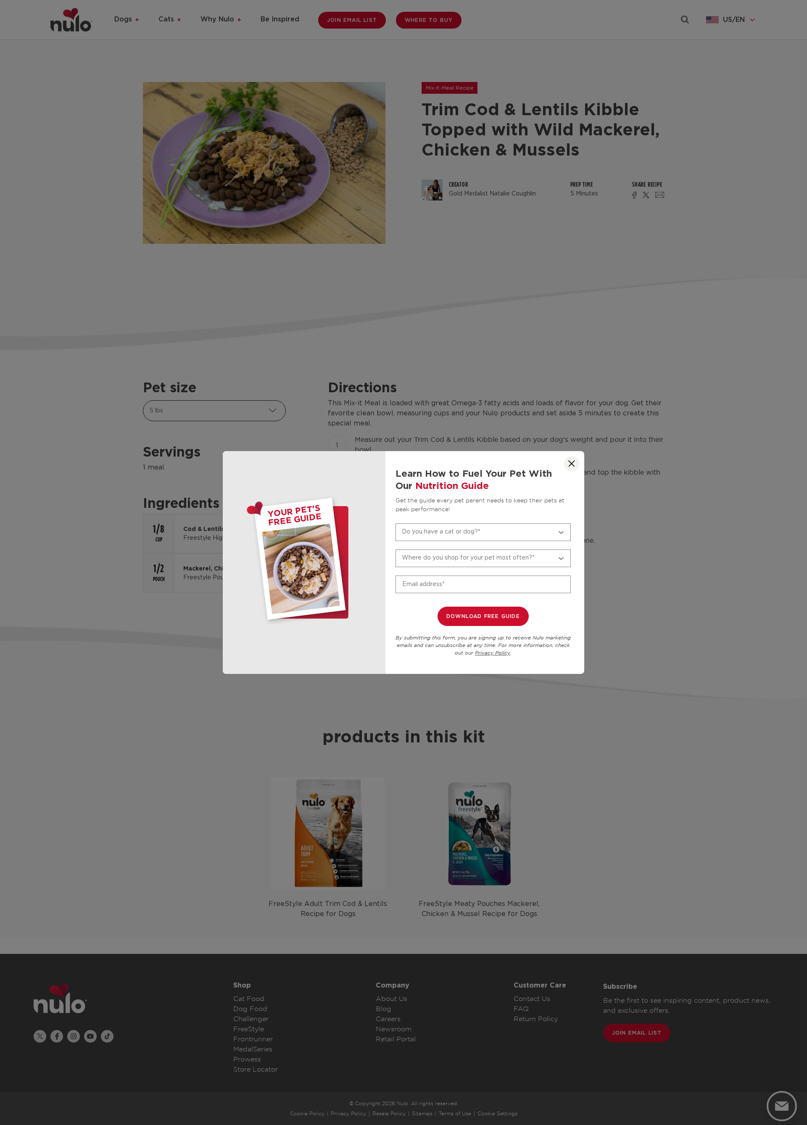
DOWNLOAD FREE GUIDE (483, 616)
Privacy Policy (492, 653)
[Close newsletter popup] (571, 463)
